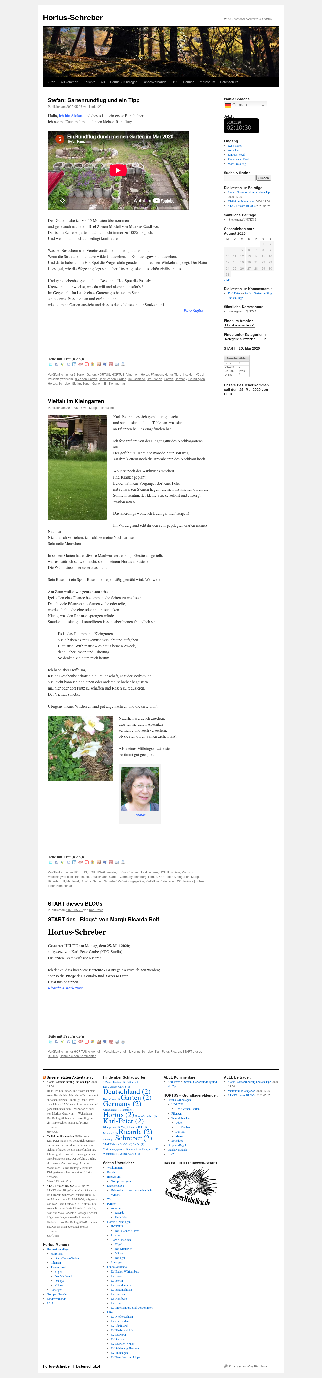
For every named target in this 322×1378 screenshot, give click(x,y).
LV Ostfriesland (120, 1321)
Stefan (76, 383)
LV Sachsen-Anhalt (122, 1344)
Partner (188, 81)
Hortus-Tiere (173, 374)
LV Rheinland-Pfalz (123, 1330)
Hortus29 (95, 106)
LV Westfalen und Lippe (125, 1357)
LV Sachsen (118, 1339)
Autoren (116, 1208)
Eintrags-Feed (236, 154)
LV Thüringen (119, 1353)
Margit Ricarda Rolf (102, 407)
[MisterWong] (111, 364)
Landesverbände (154, 81)
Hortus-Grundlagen (123, 81)
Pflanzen (56, 1262)
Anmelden (234, 150)
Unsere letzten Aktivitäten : (70, 1077)
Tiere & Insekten (60, 1267)
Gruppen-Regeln (57, 1294)
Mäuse (59, 1285)
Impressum (207, 81)
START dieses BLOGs (75, 903)
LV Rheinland (119, 1325)
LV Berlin (117, 1280)
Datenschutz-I (230, 81)
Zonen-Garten (92, 383)
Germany (181, 379)
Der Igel (59, 1281)
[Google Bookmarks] (68, 364)
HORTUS (103, 374)
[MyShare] (99, 364)
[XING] (62, 364)
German (239, 105)
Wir (102, 81)
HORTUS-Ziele (169, 872)
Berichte (89, 81)
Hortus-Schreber (73, 17)
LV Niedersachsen (122, 1316)
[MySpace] (105, 364)
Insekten (188, 374)
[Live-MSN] (93, 364)
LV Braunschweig (122, 1289)
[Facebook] (56, 364)
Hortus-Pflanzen (152, 374)
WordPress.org (237, 164)
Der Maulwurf (63, 1276)
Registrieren (235, 145)
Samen (98, 881)
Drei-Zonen (154, 379)
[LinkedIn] (74, 364)
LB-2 (174, 81)
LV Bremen (118, 1294)
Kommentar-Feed (238, 159)
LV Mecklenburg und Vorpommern (132, 1307)
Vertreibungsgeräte (131, 881)
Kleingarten (182, 876)
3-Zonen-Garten (85, 374)
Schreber (64, 383)
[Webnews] (87, 364)
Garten (168, 379)
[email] (117, 364)
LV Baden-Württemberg (125, 1271)
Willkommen (69, 81)
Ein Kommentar (114, 383)
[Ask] (80, 364)
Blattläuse (82, 876)
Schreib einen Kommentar (78, 1056)
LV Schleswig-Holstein (125, 1348)
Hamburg (140, 876)
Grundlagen (196, 379)
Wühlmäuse (185, 881)
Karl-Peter (165, 876)
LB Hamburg (119, 1298)
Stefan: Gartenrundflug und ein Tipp (94, 100)
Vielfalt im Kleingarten (76, 401)
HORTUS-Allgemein (125, 374)
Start (51, 81)
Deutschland (136, 379)
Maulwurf (188, 872)
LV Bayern (117, 1276)
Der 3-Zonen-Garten (112, 379)
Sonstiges (56, 1290)
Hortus (52, 383)
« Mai (227, 279)
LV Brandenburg (121, 1285)
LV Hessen (117, 1303)
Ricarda (85, 881)
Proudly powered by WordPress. (248, 1366)
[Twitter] (50, 364)
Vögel (200, 374)
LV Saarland (118, 1335)
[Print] (123, 364)
